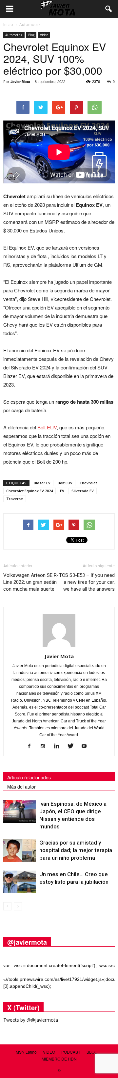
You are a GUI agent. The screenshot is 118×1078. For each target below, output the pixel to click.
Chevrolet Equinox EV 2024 (29, 490)
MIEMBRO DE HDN (59, 1059)
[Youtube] (86, 746)
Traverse (14, 498)
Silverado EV (82, 490)
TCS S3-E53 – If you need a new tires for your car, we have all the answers (87, 582)
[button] (109, 9)
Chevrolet (88, 482)
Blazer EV (42, 482)
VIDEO (49, 1052)
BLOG (92, 1052)
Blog (31, 35)
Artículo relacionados (29, 777)
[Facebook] (31, 746)
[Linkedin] (59, 746)
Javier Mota (20, 81)
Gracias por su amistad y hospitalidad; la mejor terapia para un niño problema (75, 850)
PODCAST (70, 1052)
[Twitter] (73, 746)
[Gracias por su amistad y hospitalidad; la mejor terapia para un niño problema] (19, 850)
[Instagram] (45, 746)
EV (62, 490)
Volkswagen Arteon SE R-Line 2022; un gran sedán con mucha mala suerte (31, 582)
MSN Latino (26, 1052)
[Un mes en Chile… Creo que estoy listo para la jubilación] (19, 882)
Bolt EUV (47, 427)
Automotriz (14, 35)
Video (44, 35)
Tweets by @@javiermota (30, 1020)
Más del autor (21, 786)
